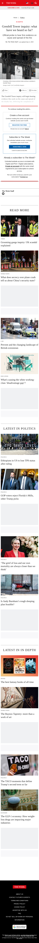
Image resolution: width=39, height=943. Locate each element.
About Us (19, 894)
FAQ (19, 913)
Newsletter (34, 90)
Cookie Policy (19, 907)
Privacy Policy (19, 904)
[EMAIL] (3, 193)
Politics (22, 17)
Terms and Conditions (19, 900)
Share (6, 90)
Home (15, 17)
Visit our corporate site (27, 936)
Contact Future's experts (19, 897)
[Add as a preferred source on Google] (19, 927)
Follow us (24, 90)
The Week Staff (13, 42)
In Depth (19, 22)
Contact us (24, 177)
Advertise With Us (19, 910)
